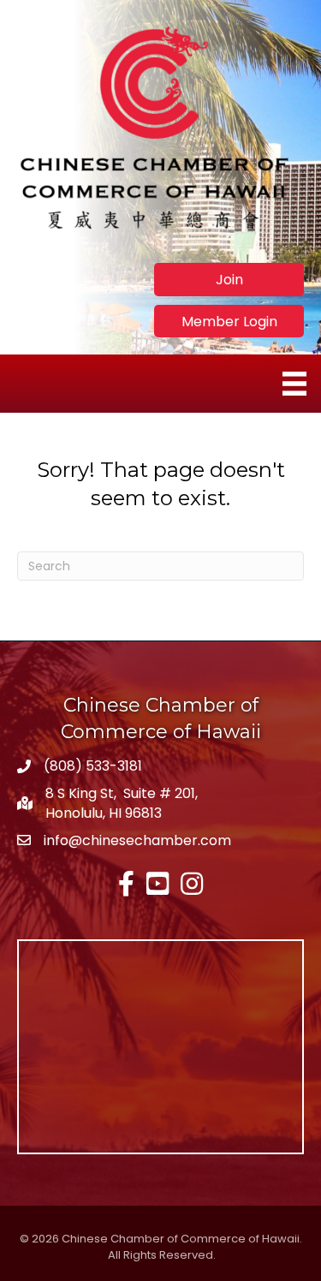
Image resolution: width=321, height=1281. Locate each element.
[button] (229, 279)
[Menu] (294, 383)
